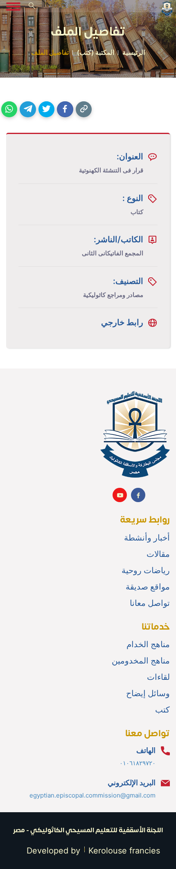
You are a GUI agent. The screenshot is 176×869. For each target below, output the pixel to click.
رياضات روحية (146, 570)
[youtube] (120, 495)
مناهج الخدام (148, 644)
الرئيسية (133, 52)
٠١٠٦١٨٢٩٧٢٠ (138, 763)
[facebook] (65, 109)
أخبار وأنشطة (147, 538)
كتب (162, 710)
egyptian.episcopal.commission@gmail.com (92, 795)
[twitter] (46, 109)
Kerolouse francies (124, 851)
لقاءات (158, 677)
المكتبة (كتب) (95, 52)
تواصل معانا (150, 603)
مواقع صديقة (148, 587)
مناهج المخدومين (141, 661)
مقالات (158, 554)
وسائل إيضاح (148, 693)
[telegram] (27, 109)
